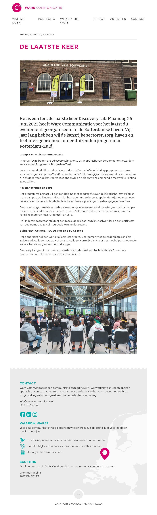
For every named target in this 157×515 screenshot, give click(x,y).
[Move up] (78, 494)
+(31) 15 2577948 (29, 405)
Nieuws (99, 19)
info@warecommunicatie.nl (37, 401)
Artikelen (118, 19)
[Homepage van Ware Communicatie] (37, 7)
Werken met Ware (70, 21)
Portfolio (46, 19)
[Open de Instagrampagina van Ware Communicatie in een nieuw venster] (35, 414)
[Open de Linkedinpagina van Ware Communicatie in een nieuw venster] (29, 414)
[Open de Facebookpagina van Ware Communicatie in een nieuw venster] (23, 414)
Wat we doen (18, 21)
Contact (138, 19)
